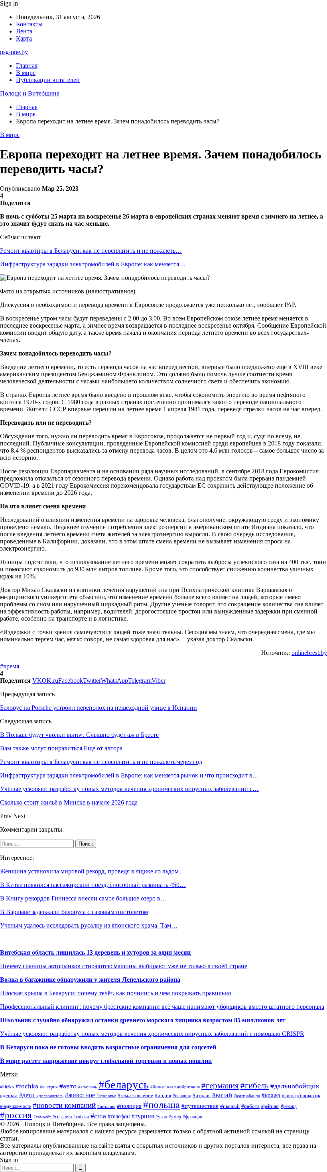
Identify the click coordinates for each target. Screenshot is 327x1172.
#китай (222, 1095)
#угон (161, 1116)
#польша (161, 1104)
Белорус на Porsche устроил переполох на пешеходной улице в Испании (98, 707)
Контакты (29, 24)
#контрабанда (247, 1095)
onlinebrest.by (309, 652)
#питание (106, 1106)
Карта (24, 38)
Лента (24, 31)
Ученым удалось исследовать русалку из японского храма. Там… (88, 925)
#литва (288, 1095)
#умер (175, 1116)
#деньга (9, 1095)
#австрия (49, 1087)
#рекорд (289, 1106)
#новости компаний (64, 1105)
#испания (182, 1095)
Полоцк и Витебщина (29, 93)
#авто (68, 1086)
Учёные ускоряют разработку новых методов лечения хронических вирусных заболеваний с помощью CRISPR (152, 1033)
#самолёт (42, 1117)
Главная (26, 65)
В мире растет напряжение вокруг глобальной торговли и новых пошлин (106, 1060)
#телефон (119, 1116)
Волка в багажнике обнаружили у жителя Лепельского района (90, 979)
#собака (81, 1116)
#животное (80, 1095)
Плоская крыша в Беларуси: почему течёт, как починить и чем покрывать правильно (115, 993)
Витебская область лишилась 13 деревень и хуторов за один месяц (95, 952)
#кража (271, 1095)
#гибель (254, 1085)
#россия (16, 1115)
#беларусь (123, 1084)
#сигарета (62, 1116)
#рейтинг (270, 1106)
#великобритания (183, 1086)
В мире (25, 72)
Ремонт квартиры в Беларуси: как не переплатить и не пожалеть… (91, 250)
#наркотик (308, 1095)
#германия (220, 1085)
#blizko (7, 1086)
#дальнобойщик (294, 1086)
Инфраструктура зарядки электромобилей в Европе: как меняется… (92, 264)
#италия (202, 1095)
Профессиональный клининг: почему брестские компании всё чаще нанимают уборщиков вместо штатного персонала (162, 1006)
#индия (163, 1095)
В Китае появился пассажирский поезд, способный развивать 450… (93, 884)
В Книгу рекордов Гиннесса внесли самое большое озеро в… (83, 898)
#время (9, 666)
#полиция (129, 1106)
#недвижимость (15, 1106)
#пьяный (230, 1106)
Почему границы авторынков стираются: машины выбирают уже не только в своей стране (123, 966)
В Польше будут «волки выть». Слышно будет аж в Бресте (79, 734)
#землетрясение (135, 1095)
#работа (250, 1106)
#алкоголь (87, 1086)
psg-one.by (14, 52)
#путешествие (200, 1106)
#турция (143, 1116)
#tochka (27, 1086)
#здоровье (106, 1096)
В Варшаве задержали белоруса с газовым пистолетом (74, 911)
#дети (27, 1095)
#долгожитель (49, 1095)
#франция (192, 1116)
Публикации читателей (48, 79)
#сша (98, 1116)
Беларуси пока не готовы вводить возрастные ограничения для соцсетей (110, 1047)
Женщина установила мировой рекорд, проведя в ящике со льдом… (92, 871)
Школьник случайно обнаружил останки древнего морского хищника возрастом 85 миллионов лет (143, 1020)
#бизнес (157, 1087)
